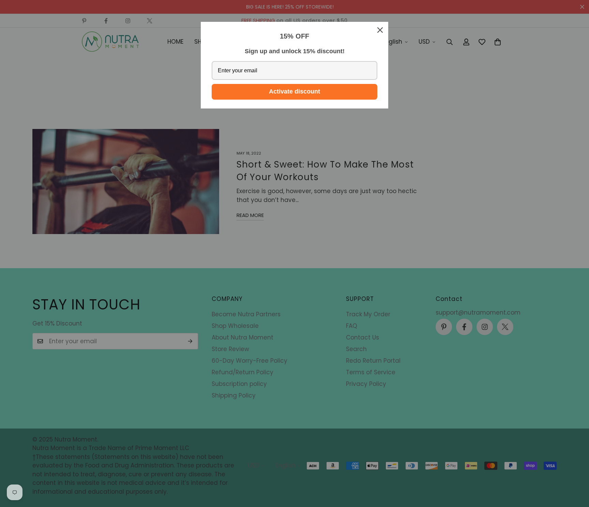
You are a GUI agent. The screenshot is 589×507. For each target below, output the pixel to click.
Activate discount (294, 91)
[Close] (380, 30)
